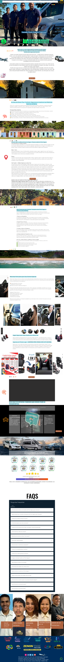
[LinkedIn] (61, 332)
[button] (32, 390)
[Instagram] (61, 328)
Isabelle (38, 415)
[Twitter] (61, 331)
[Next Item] (58, 315)
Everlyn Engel (14, 415)
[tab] (13, 505)
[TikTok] (61, 335)
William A (50, 415)
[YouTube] (61, 334)
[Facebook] (61, 330)
